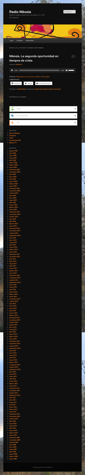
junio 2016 (12, 285)
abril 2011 (12, 405)
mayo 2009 (13, 449)
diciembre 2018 (14, 228)
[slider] (71, 70)
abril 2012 (12, 379)
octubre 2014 (13, 322)
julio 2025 (12, 174)
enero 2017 (13, 273)
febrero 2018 (13, 249)
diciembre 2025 (14, 169)
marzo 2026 (13, 162)
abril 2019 (12, 221)
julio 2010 (12, 421)
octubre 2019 (13, 217)
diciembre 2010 (14, 414)
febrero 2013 (13, 362)
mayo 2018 (13, 242)
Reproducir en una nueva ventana (28, 76)
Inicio (11, 40)
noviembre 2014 (14, 320)
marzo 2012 (13, 381)
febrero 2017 (13, 271)
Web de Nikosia (14, 133)
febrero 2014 (13, 336)
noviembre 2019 (14, 214)
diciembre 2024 (14, 188)
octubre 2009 (13, 442)
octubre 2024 (13, 193)
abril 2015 (12, 311)
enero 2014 (13, 339)
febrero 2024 (13, 207)
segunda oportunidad (40, 89)
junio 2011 (12, 400)
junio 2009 (12, 447)
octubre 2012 (13, 367)
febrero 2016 (13, 294)
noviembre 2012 (14, 365)
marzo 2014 (13, 334)
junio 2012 (12, 374)
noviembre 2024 (14, 191)
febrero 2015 (13, 315)
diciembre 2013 (14, 341)
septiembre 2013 (14, 348)
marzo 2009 (13, 454)
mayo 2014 (13, 329)
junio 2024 (12, 198)
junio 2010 (12, 423)
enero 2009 (13, 459)
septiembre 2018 (14, 235)
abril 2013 (12, 358)
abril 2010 (12, 428)
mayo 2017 (13, 263)
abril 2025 (12, 179)
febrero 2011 (13, 409)
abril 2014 (12, 332)
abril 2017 (12, 266)
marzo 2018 (13, 247)
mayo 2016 (13, 287)
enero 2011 (13, 412)
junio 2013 (12, 353)
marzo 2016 (13, 292)
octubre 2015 (13, 301)
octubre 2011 (13, 393)
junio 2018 (12, 240)
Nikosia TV (13, 143)
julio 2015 (12, 303)
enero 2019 (13, 226)
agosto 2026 (13, 151)
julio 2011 (12, 397)
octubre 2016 (13, 280)
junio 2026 (12, 155)
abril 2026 (12, 160)
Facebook (12, 135)
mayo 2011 (13, 402)
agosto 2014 (13, 325)
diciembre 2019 (14, 212)
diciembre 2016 (14, 275)
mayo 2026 (13, 158)
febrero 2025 (13, 184)
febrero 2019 (13, 224)
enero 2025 (13, 186)
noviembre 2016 (14, 278)
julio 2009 (12, 445)
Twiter (11, 138)
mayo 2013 (13, 355)
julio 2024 (12, 195)
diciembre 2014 (14, 318)
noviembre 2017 (14, 256)
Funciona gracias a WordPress (42, 467)
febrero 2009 (13, 456)
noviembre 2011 (14, 390)
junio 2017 (12, 261)
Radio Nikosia (20, 11)
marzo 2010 (13, 430)
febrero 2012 (13, 383)
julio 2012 (12, 372)
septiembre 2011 (14, 395)
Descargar (45, 76)
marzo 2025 (13, 181)
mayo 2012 (13, 376)
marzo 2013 (13, 360)
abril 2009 (12, 452)
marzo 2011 (13, 407)
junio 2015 (12, 306)
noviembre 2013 (14, 343)
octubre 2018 (13, 233)
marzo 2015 (13, 313)
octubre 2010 (13, 419)
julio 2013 (12, 350)
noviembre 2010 (14, 416)
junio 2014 (12, 327)
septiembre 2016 (14, 282)
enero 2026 (13, 167)
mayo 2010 (13, 426)
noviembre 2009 (14, 440)
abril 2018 (12, 245)
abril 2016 (12, 289)
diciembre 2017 (14, 254)
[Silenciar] (67, 70)
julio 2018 (12, 238)
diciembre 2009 (14, 437)
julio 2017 (12, 259)
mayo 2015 (13, 308)
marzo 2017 (13, 268)
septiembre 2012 (14, 369)
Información (30, 40)
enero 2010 (13, 435)
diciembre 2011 (14, 388)
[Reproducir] (12, 70)
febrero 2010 (13, 433)
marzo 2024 (13, 205)
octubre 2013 (13, 346)
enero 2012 (13, 386)
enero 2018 (13, 252)
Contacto (19, 40)
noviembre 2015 (14, 299)
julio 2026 (12, 153)
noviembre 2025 (14, 172)
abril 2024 (12, 202)
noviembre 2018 (14, 231)
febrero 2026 (13, 165)
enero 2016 (13, 296)
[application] (42, 70)
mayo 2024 (13, 200)
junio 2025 (12, 177)
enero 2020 (13, 209)
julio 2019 (12, 219)
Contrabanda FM (15, 140)
